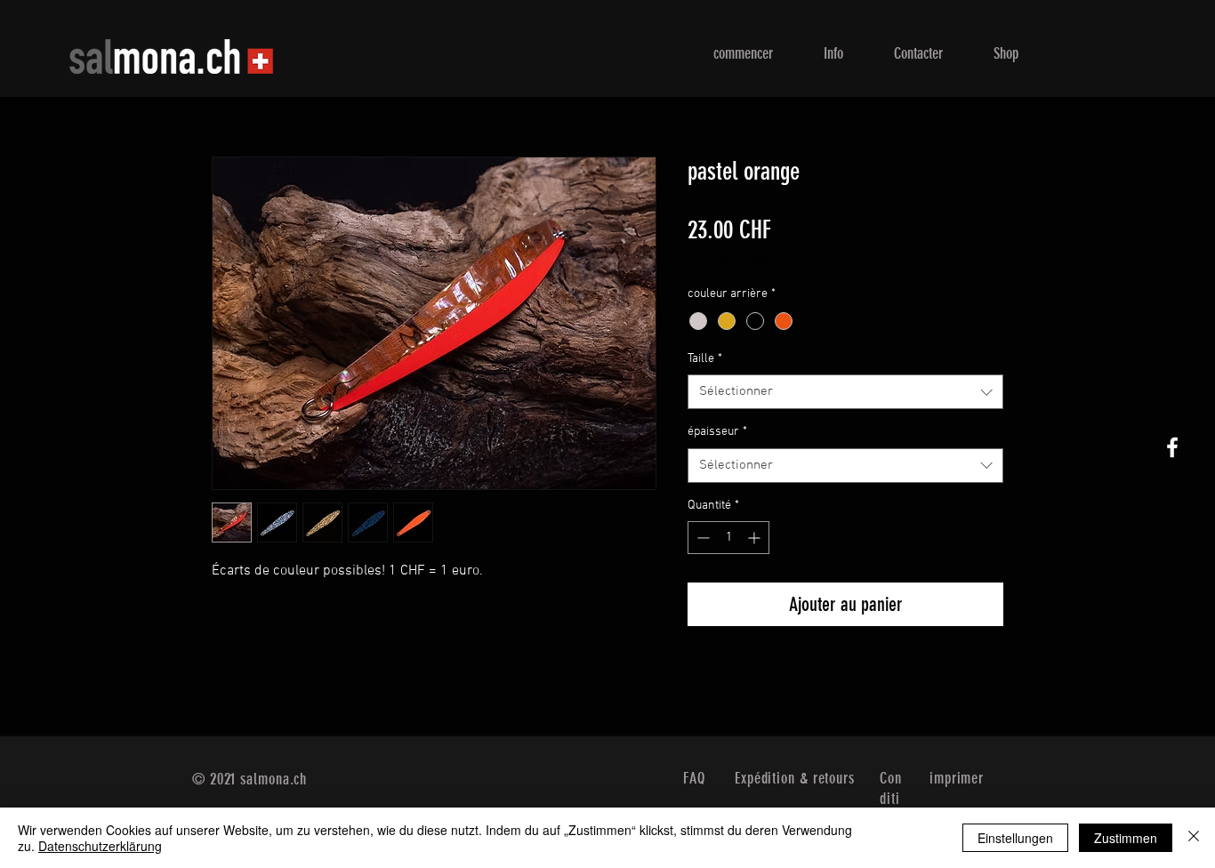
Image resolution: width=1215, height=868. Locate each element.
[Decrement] (701, 537)
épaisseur (717, 431)
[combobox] (845, 391)
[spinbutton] (728, 537)
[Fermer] (1193, 838)
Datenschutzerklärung (100, 846)
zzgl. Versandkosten (741, 262)
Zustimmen (1125, 838)
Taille (705, 358)
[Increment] (755, 537)
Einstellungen (1015, 838)
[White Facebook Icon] (1172, 447)
